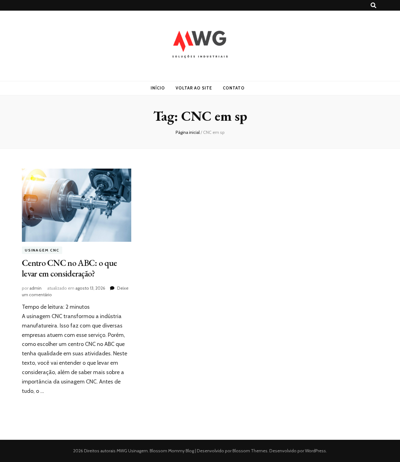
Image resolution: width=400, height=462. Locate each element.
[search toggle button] (373, 5)
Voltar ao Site (194, 87)
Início (158, 87)
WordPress (315, 451)
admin (35, 288)
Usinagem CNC (42, 250)
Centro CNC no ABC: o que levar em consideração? (69, 268)
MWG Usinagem (132, 451)
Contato (234, 87)
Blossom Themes (250, 451)
